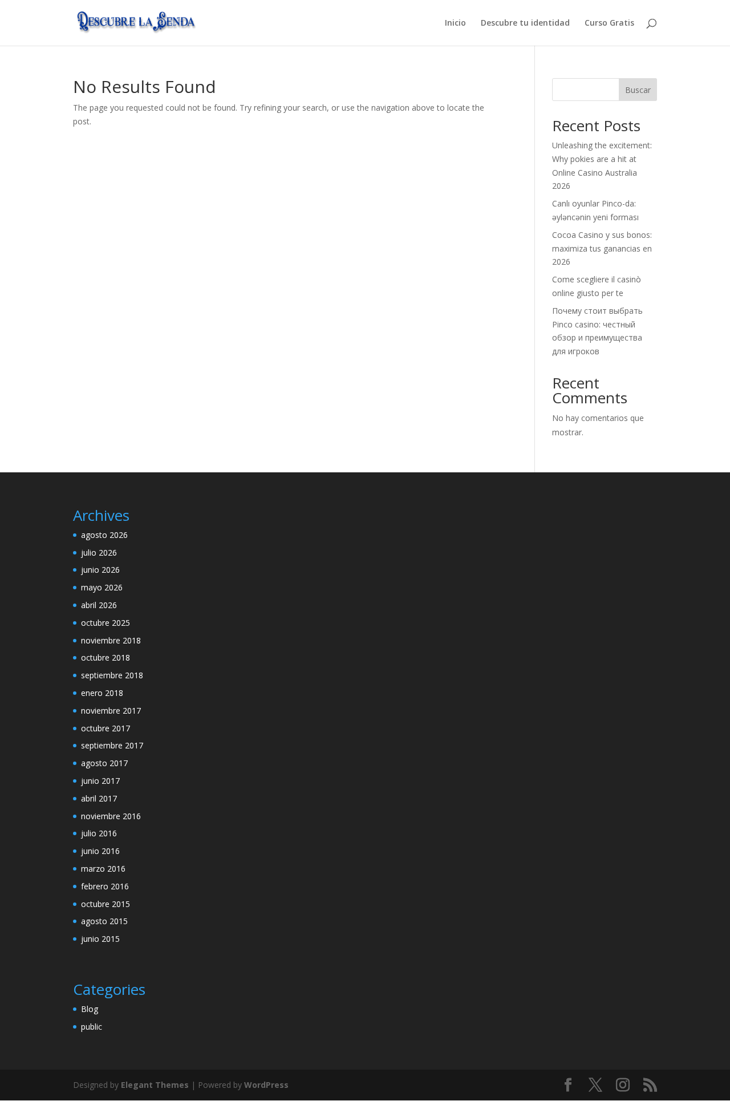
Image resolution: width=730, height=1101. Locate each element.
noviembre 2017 (111, 710)
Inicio (455, 23)
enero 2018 (102, 692)
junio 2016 (100, 850)
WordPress (266, 1084)
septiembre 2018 (112, 675)
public (91, 1026)
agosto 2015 (104, 921)
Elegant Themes (155, 1084)
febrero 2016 (105, 886)
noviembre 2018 (111, 640)
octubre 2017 (105, 728)
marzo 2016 (103, 868)
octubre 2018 (105, 657)
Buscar (638, 89)
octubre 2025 (105, 622)
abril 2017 (99, 798)
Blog (89, 1008)
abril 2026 (99, 605)
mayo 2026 (102, 587)
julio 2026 (99, 552)
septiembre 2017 (112, 745)
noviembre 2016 (111, 816)
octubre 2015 (105, 903)
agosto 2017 (104, 763)
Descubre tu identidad (525, 23)
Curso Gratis (609, 23)
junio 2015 (100, 938)
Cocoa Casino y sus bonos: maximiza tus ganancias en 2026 (602, 248)
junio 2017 (100, 780)
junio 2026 (100, 569)
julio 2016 (99, 833)
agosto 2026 (104, 534)
